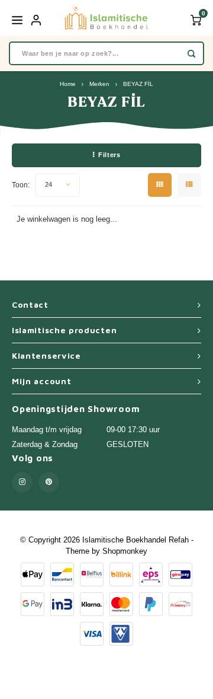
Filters (109, 154)
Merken (99, 84)
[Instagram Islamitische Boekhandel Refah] (22, 482)
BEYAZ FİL (138, 84)
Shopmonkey (124, 551)
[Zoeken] (191, 53)
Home (68, 84)
